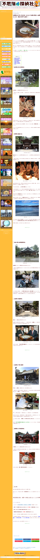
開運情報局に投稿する (6, 48)
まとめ (15, 64)
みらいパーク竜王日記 (27, 38)
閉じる (18, 56)
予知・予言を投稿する (6, 43)
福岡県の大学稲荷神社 (17, 63)
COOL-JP (29, 444)
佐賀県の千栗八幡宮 (17, 62)
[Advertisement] (6, 24)
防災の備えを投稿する (6, 56)
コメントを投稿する (6, 59)
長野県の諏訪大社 (16, 59)
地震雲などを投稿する (6, 46)
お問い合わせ (6, 233)
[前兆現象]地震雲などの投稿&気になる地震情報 (24, 504)
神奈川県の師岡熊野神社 (17, 60)
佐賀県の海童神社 (16, 61)
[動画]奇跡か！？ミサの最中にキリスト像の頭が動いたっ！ (23, 548)
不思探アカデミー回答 (6, 64)
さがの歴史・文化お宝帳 (28, 317)
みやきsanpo (29, 410)
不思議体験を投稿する (6, 51)
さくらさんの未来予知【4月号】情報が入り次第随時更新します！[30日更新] (25, 547)
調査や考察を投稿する (6, 61)
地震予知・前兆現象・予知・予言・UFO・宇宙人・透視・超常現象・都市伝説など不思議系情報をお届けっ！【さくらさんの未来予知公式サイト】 (20, 555)
